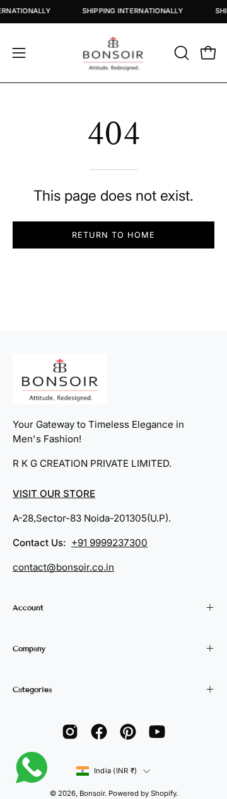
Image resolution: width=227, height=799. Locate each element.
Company (29, 648)
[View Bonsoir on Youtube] (157, 731)
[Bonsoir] (113, 53)
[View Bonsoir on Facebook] (99, 731)
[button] (180, 53)
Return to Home (113, 235)
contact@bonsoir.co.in (63, 567)
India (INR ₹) (115, 770)
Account (28, 607)
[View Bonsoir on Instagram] (70, 731)
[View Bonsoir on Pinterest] (128, 731)
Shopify (163, 793)
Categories (32, 689)
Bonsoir (92, 793)
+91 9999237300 (109, 543)
